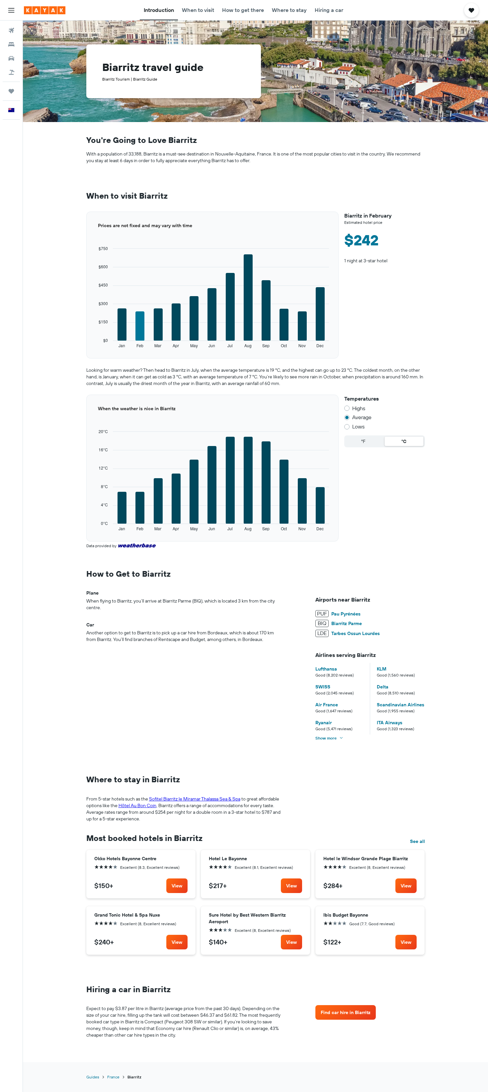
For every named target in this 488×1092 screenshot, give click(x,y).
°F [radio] (363, 441)
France (113, 1076)
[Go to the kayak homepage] (44, 10)
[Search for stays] (11, 44)
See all (417, 841)
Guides (92, 1076)
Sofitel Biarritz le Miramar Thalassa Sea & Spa (194, 799)
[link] (177, 885)
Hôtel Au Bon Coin (137, 805)
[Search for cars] (11, 58)
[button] (11, 10)
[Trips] (11, 91)
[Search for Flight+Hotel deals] (11, 72)
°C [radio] (403, 441)
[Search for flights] (11, 30)
